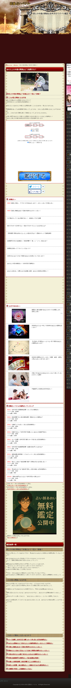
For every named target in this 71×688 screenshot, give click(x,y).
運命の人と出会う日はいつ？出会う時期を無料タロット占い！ (29, 650)
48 (43, 191)
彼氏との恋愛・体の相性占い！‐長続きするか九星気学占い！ (28, 665)
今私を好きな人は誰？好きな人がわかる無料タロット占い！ (28, 654)
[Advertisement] (34, 158)
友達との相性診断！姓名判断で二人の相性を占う (24, 661)
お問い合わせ (4, 681)
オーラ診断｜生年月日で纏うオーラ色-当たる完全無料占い (27, 639)
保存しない (32, 142)
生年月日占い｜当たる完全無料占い (18, 489)
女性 (33, 131)
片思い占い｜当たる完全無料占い (17, 485)
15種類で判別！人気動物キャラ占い (20, 669)
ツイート (36, 187)
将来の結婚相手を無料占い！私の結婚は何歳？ (23, 658)
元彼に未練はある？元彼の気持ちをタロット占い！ (25, 647)
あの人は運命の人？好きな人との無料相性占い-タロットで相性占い (30, 643)
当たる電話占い (12, 537)
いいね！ (36, 192)
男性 (37, 131)
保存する (39, 142)
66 (43, 186)
